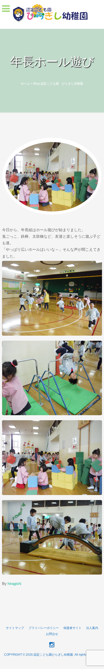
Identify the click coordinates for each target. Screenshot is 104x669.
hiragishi (14, 583)
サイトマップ (15, 628)
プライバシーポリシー (44, 628)
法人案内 (92, 628)
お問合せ (52, 634)
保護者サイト (72, 628)
